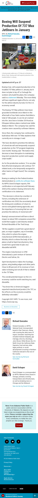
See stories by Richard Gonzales (21, 358)
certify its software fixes (25, 181)
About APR (7, 470)
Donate (19, 425)
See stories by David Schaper (23, 386)
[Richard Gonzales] (6, 324)
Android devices (9, 479)
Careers (6, 473)
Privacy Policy (8, 462)
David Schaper (6, 36)
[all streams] (35, 495)
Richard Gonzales (13, 34)
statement (13, 98)
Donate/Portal (29, 3)
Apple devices (8, 478)
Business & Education (11, 307)
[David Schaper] (6, 370)
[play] (3, 496)
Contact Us (7, 471)
